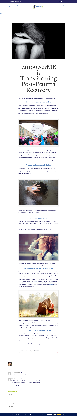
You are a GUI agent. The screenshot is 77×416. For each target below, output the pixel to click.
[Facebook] (52, 351)
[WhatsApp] (58, 351)
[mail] (59, 1)
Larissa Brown (20, 360)
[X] (54, 351)
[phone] (61, 1)
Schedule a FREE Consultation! (15, 1)
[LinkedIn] (56, 351)
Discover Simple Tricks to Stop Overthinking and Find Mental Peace (36, 14)
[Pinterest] (58, 352)
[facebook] (58, 1)
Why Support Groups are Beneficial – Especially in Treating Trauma (11, 14)
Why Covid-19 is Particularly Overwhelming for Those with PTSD (61, 14)
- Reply (21, 372)
